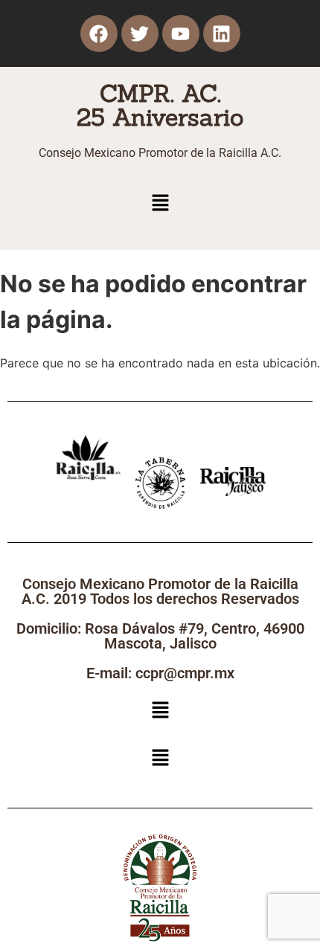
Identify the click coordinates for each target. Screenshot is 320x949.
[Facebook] (99, 33)
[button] (160, 203)
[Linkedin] (221, 33)
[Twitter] (140, 33)
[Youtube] (180, 33)
